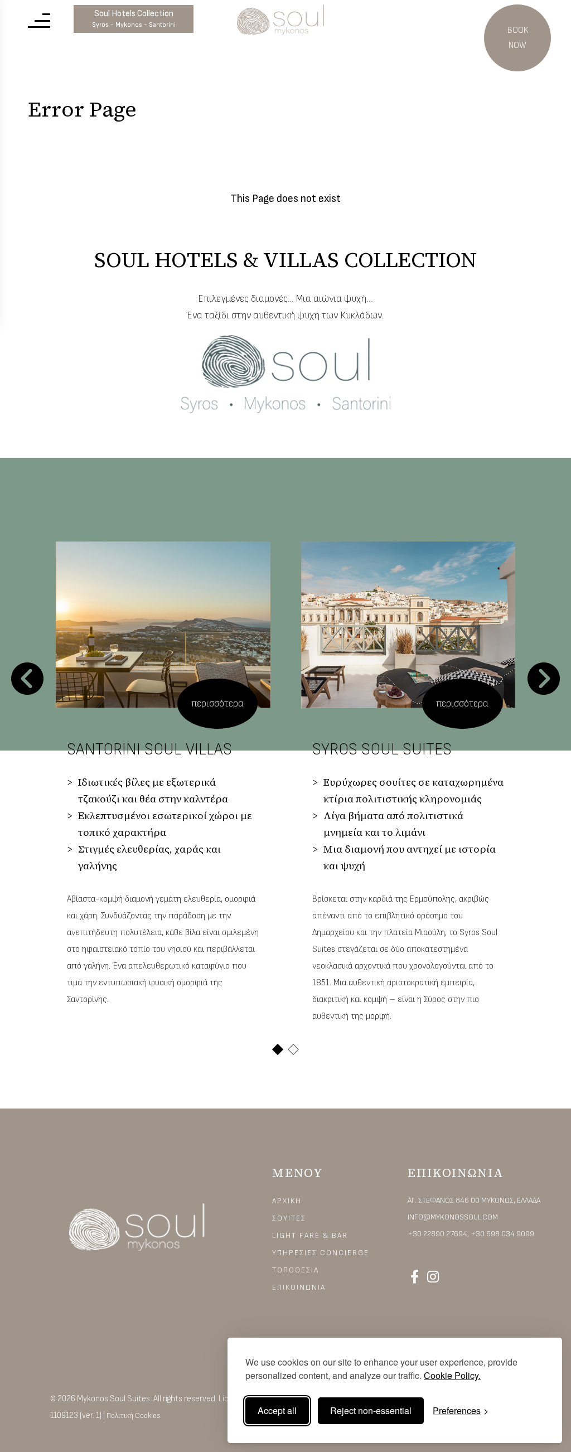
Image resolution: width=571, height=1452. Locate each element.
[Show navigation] (39, 19)
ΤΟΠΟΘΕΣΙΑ (295, 1270)
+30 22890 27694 (437, 1233)
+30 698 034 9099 (502, 1233)
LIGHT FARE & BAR (310, 1235)
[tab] (277, 1049)
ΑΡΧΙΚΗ (287, 1201)
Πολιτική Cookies (134, 1415)
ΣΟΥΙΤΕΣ (289, 1218)
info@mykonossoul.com (453, 1217)
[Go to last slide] (27, 678)
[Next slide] (544, 678)
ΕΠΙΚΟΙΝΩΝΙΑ (299, 1287)
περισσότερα (217, 703)
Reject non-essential (371, 1410)
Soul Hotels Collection (134, 18)
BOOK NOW (517, 38)
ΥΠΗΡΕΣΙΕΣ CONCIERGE (320, 1252)
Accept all (277, 1410)
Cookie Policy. (452, 1375)
